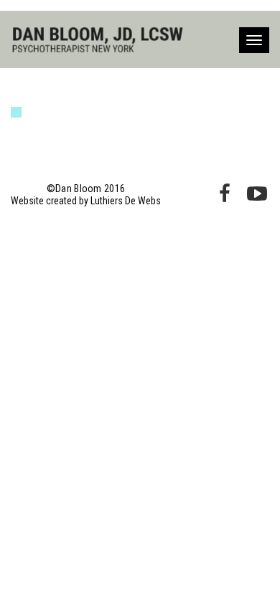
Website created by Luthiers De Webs (86, 200)
